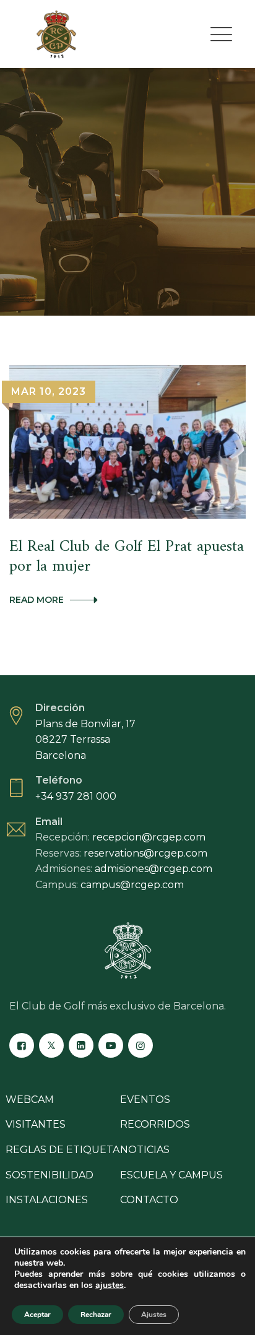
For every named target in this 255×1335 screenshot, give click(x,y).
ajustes (109, 1285)
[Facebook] (21, 1045)
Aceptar (37, 1315)
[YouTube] (110, 1045)
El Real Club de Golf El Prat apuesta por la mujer (126, 557)
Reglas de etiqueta (62, 1150)
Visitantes (36, 1124)
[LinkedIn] (81, 1045)
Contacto (149, 1200)
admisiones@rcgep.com (153, 869)
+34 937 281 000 (75, 796)
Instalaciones (47, 1200)
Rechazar (95, 1315)
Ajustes (153, 1315)
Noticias (145, 1150)
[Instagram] (140, 1045)
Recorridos (155, 1124)
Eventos (145, 1099)
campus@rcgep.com (132, 885)
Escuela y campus (171, 1175)
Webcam (30, 1099)
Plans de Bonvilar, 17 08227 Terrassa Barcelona (85, 739)
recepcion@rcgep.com (148, 837)
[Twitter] (51, 1045)
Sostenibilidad (49, 1175)
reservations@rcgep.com (145, 853)
